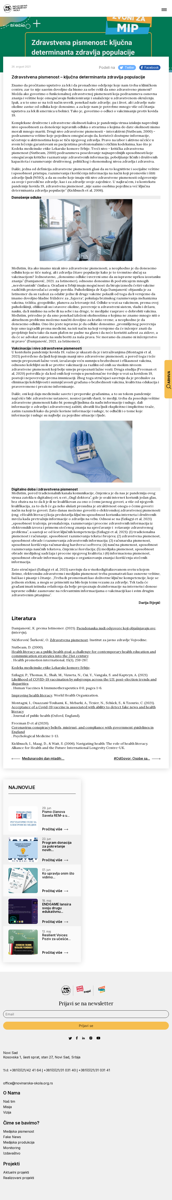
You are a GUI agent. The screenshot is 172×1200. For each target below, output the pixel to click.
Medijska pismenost (18, 1131)
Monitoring (11, 1148)
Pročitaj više (52, 829)
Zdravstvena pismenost (69, 640)
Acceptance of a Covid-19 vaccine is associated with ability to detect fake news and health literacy (84, 709)
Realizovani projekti (18, 1178)
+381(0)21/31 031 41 (94, 1070)
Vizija (7, 1112)
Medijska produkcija (18, 1142)
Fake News (12, 1137)
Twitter (129, 67)
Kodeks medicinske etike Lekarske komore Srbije (51, 667)
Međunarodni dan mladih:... (43, 758)
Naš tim (9, 1101)
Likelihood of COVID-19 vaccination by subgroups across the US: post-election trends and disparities (84, 681)
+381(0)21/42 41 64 (25, 1070)
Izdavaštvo (11, 1153)
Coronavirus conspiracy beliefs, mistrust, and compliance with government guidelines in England (83, 729)
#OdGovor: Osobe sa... (132, 758)
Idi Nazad (17, 25)
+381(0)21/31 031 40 (60, 1070)
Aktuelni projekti (16, 1172)
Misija (7, 1107)
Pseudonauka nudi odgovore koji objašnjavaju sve (116, 628)
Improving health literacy (32, 695)
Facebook (152, 67)
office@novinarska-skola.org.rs (28, 1083)
